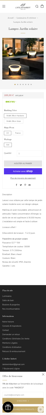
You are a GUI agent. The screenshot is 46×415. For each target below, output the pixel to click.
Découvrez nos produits (21, 409)
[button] (8, 407)
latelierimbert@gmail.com (13, 364)
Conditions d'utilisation (11, 347)
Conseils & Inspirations (11, 326)
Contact (5, 330)
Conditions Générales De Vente (15, 338)
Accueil (11, 18)
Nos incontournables (11, 309)
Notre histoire (8, 321)
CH (7, 133)
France (18, 133)
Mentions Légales (10, 343)
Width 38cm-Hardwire (15, 115)
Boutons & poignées (11, 304)
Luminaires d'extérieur (26, 18)
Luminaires (7, 296)
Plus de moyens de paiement (23, 178)
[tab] (15, 84)
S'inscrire (22, 401)
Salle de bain (8, 300)
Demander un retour (11, 334)
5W (7, 145)
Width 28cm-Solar (13, 121)
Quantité (7, 153)
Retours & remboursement (13, 351)
